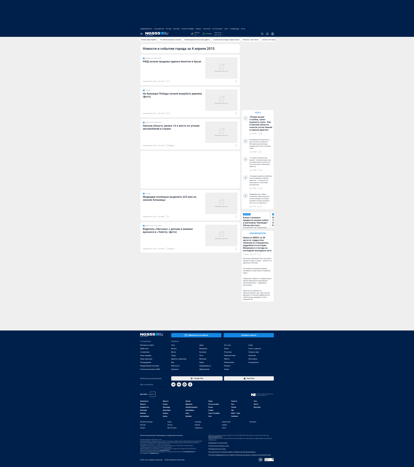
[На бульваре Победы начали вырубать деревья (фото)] (221, 100)
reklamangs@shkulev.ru (215, 437)
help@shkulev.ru (154, 453)
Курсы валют (217, 29)
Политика (228, 352)
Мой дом (202, 359)
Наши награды (145, 355)
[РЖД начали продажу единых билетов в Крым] (221, 68)
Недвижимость (146, 29)
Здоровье (175, 369)
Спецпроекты (253, 362)
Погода (169, 29)
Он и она (227, 345)
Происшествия (229, 355)
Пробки (207, 34)
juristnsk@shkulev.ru (189, 451)
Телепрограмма (187, 29)
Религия (227, 366)
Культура (202, 352)
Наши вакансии (146, 359)
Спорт (250, 345)
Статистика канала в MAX (150, 369)
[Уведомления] (267, 34)
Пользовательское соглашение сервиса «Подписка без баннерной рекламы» (232, 452)
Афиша (198, 29)
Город (173, 355)
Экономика (252, 359)
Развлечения (229, 362)
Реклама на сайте (147, 345)
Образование (204, 369)
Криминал (203, 349)
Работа (226, 359)
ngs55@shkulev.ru (164, 450)
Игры (243, 29)
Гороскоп (207, 29)
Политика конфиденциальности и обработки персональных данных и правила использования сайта (239, 455)
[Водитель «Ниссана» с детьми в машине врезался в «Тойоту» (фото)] (221, 235)
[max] (184, 384)
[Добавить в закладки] (236, 81)
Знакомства (159, 29)
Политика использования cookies (218, 446)
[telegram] (173, 384)
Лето (201, 355)
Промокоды (234, 29)
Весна (173, 352)
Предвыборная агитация (149, 366)
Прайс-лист (144, 349)
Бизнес (174, 349)
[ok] (190, 384)
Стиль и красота (254, 349)
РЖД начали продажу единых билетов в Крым (172, 61)
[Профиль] (272, 34)
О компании (144, 352)
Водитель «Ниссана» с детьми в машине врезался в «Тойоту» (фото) (168, 230)
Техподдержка (145, 362)
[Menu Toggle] (141, 34)
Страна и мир (253, 352)
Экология (252, 355)
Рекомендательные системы (217, 449)
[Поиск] (262, 34)
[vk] (179, 384)
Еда (172, 362)
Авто (173, 345)
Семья (226, 369)
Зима (201, 345)
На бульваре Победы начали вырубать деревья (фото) (172, 95)
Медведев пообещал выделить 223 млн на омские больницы (169, 198)
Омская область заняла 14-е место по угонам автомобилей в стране (171, 127)
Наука (201, 362)
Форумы (176, 29)
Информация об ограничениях (217, 443)
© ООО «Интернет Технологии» (175, 460)
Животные (175, 366)
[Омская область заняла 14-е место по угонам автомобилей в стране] (221, 132)
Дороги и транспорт (178, 359)
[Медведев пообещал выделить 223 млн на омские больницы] (221, 203)
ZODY (226, 29)
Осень (226, 349)
